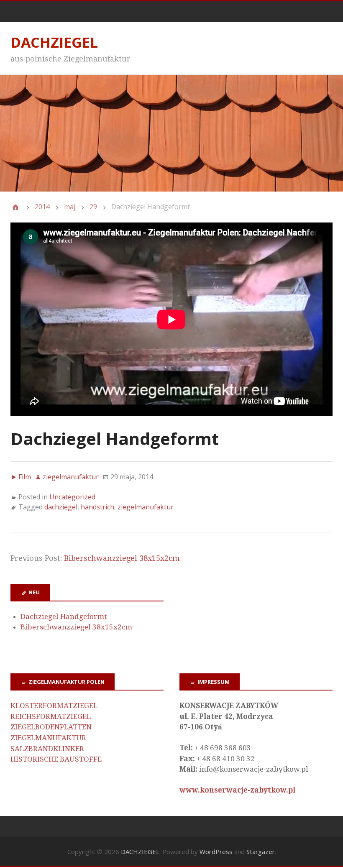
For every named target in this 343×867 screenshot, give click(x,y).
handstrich (97, 507)
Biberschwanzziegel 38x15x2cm (122, 558)
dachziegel (60, 507)
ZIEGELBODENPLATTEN (51, 727)
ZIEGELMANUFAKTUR (48, 738)
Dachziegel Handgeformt (63, 616)
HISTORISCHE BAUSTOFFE (56, 759)
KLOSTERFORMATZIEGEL (53, 705)
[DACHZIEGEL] (15, 207)
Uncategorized (72, 496)
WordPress (216, 851)
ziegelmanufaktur (146, 507)
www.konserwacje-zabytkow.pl (237, 790)
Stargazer (260, 851)
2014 (42, 206)
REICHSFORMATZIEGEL (50, 716)
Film (24, 476)
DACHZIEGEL (54, 42)
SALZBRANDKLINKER (47, 748)
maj (69, 206)
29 (93, 206)
